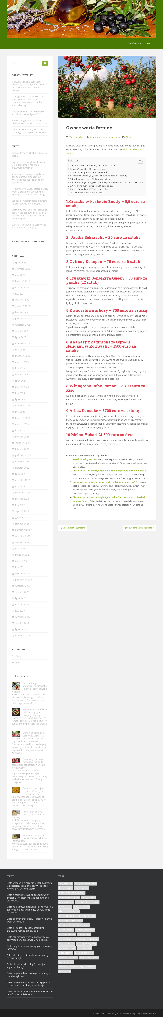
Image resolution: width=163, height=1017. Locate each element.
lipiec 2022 (20, 473)
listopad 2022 (22, 449)
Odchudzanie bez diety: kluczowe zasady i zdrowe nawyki (28, 956)
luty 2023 (20, 430)
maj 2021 (20, 548)
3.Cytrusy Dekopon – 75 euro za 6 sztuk (88, 172)
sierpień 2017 (22, 623)
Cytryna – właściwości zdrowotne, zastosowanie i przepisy (29, 226)
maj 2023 (20, 411)
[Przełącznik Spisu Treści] (139, 161)
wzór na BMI (64, 971)
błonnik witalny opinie (69, 897)
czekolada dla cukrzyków (87, 902)
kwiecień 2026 (22, 281)
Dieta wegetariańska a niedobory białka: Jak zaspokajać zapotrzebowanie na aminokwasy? (29, 763)
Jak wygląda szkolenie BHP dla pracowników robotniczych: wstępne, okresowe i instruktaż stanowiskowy (28, 101)
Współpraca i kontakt (140, 43)
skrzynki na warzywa (68, 957)
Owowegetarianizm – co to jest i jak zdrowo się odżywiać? (28, 113)
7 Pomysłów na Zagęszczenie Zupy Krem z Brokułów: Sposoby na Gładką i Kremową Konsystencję (30, 191)
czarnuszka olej (66, 902)
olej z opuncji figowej (86, 943)
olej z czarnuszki (66, 943)
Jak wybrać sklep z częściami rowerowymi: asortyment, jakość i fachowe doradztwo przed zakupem (29, 86)
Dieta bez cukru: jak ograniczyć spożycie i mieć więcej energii (34, 791)
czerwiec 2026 (22, 268)
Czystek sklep (65, 906)
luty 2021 (20, 567)
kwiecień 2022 (22, 492)
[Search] (45, 63)
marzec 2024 (22, 386)
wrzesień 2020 (22, 585)
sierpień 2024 (22, 374)
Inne (18, 662)
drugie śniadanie (81, 906)
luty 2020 (20, 610)
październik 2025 (23, 318)
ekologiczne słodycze (68, 911)
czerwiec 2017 (22, 635)
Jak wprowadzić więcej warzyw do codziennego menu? (104, 482)
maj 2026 (20, 275)
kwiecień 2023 (22, 417)
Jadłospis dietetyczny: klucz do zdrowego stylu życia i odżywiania (29, 131)
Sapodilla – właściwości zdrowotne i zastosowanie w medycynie (29, 202)
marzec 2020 (22, 604)
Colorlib (125, 1013)
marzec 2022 (22, 498)
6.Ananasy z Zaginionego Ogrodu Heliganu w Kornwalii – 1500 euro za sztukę (106, 182)
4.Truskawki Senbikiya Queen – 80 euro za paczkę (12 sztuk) (98, 175)
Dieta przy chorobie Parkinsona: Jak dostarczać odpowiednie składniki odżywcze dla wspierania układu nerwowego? (30, 214)
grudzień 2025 (22, 306)
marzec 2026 (22, 287)
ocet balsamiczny (67, 934)
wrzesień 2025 (22, 324)
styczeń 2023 (22, 436)
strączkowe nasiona (89, 957)
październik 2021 (23, 529)
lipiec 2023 (20, 399)
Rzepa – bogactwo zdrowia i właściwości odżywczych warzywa (29, 122)
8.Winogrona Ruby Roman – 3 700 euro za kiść (91, 186)
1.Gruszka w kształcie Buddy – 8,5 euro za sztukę (93, 165)
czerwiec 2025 (22, 343)
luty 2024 (20, 393)
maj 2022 (20, 486)
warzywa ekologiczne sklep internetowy (77, 966)
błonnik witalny (81, 888)
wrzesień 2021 (22, 536)
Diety (128, 137)
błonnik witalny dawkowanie (71, 892)
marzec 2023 (22, 424)
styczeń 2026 (22, 299)
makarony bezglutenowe (70, 920)
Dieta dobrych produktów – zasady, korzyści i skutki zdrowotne (30, 920)
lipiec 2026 (20, 262)
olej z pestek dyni (67, 948)
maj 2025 (20, 349)
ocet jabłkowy (84, 934)
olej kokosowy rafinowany (86, 939)
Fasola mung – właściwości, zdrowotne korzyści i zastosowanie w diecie (30, 687)
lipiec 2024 (20, 380)
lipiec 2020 (20, 598)
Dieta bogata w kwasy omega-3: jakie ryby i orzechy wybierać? (29, 975)
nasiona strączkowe (85, 929)
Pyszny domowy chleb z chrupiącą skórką (29, 154)
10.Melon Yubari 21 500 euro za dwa (87, 192)
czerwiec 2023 (22, 405)
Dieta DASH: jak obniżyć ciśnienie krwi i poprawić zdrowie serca (109, 470)
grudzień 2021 (22, 517)
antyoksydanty (65, 883)
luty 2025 (20, 368)
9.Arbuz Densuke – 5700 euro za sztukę (89, 189)
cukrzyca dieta (88, 897)
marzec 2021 (22, 560)
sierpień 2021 (22, 542)
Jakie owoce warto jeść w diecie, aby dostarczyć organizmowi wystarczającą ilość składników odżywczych (28, 178)
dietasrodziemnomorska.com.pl (105, 137)
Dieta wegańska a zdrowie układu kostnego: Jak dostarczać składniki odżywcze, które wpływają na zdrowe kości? (29, 885)
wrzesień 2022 (22, 461)
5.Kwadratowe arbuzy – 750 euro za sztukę (90, 179)
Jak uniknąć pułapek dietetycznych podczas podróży (29, 814)
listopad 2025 (22, 312)
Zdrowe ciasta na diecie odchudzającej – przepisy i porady (35, 712)
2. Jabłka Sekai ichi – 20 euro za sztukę (88, 169)
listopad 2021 (22, 523)
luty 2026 (20, 293)
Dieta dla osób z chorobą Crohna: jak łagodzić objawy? (26, 966)
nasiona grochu (66, 929)
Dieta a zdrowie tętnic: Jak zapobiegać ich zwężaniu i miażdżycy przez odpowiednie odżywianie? (28, 897)
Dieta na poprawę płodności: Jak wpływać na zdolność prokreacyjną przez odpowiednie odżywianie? (30, 909)
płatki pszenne (65, 952)
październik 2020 (23, 579)
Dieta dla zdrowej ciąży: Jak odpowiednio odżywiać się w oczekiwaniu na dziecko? (28, 938)
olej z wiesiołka (84, 948)
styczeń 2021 (22, 573)
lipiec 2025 (20, 337)
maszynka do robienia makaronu (74, 925)
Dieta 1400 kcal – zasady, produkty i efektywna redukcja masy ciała (25, 929)
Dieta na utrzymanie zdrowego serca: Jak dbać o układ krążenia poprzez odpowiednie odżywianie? (28, 737)
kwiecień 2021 (22, 554)
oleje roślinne (65, 939)
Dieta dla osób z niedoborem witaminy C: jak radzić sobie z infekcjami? (30, 993)
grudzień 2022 (22, 442)
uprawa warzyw (66, 962)
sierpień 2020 (22, 592)
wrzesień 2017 (22, 616)
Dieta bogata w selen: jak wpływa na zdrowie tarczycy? (30, 947)
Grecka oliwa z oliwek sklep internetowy (77, 916)
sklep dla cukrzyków (84, 952)
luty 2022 (20, 505)
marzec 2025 (22, 362)
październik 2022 (23, 455)
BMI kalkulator (65, 888)
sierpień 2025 (22, 330)
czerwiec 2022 (22, 480)
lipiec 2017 (20, 629)
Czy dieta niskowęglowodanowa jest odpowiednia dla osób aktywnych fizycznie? (28, 164)
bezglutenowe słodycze (85, 883)
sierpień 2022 (22, 467)
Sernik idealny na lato (85, 459)
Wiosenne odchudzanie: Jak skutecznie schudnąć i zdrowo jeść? (30, 838)
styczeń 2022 (22, 511)
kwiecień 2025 (22, 355)
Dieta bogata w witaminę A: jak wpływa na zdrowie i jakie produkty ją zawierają (28, 984)
